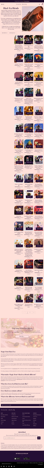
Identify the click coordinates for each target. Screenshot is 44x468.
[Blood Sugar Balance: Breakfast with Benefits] (38, 178)
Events (23, 418)
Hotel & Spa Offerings (26, 425)
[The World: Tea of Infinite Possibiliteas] (38, 243)
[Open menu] (2, 4)
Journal (13, 422)
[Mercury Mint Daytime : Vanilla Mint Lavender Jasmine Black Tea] (38, 226)
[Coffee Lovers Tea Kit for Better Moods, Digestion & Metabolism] (18, 243)
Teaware (2, 422)
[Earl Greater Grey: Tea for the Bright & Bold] (18, 128)
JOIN (39, 438)
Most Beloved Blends (4, 414)
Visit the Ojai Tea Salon (26, 416)
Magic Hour (20, 462)
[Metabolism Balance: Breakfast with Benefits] (38, 194)
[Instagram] (1, 466)
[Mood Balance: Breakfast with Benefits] (28, 210)
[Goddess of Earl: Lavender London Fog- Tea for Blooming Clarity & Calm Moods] (28, 58)
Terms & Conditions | (33, 462)
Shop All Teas (3, 416)
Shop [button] (2, 413)
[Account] (39, 4)
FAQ (34, 422)
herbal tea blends (28, 394)
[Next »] (33, 312)
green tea (36, 365)
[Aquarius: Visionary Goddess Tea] (18, 110)
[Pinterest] (8, 466)
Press (23, 423)
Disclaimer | (40, 462)
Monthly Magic (3, 420)
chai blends (2, 380)
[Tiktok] (6, 466)
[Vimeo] (14, 466)
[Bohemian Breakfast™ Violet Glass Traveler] (28, 226)
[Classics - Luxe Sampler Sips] (18, 178)
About (23, 414)
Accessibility (40, 464)
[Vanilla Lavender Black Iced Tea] (28, 178)
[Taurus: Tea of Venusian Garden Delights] (18, 143)
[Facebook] (3, 466)
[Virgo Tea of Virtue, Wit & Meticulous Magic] (38, 128)
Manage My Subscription (37, 414)
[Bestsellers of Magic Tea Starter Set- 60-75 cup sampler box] (38, 110)
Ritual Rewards (14, 418)
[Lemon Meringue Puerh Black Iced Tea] (28, 143)
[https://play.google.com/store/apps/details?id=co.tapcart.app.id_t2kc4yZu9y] (27, 459)
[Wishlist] (40, 4)
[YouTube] (11, 466)
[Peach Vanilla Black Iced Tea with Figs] (28, 128)
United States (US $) (6, 463)
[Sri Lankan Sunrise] (18, 264)
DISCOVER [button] (13, 413)
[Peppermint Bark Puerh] (38, 143)
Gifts (1, 423)
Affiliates (34, 425)
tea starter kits (15, 368)
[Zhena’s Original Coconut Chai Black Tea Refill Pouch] (18, 298)
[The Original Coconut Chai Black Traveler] (38, 298)
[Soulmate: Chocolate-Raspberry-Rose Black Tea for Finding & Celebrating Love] (38, 39)
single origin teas (19, 379)
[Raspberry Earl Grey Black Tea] (28, 76)
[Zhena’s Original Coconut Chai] (28, 39)
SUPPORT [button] (35, 413)
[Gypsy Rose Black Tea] (18, 76)
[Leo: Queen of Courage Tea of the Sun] (38, 76)
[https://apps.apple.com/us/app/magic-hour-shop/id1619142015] (17, 459)
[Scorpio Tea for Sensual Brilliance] (38, 58)
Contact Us (35, 416)
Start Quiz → (22, 336)
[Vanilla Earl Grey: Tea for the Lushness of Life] (18, 92)
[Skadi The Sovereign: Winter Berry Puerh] (28, 281)
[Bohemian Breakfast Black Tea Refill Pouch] (38, 92)
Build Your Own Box (15, 416)
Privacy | (27, 462)
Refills (2, 418)
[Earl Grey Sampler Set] (28, 298)
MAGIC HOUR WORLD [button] (26, 413)
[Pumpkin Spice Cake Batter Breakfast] (28, 110)
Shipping (34, 418)
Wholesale (35, 423)
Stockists (34, 420)
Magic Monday (14, 420)
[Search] (3, 4)
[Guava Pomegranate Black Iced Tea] (18, 226)
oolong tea (40, 365)
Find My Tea (14, 414)
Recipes (13, 423)
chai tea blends (31, 365)
